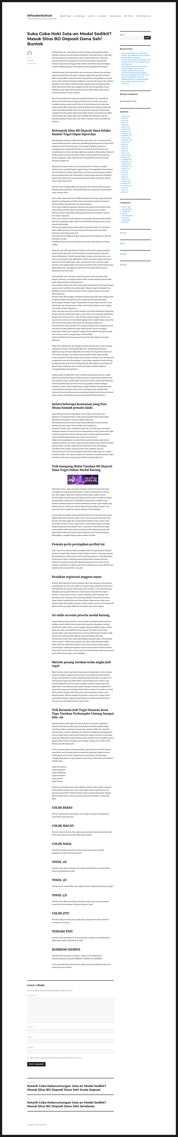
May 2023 (125, 190)
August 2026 (126, 116)
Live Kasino (102, 16)
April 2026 (125, 125)
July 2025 (125, 144)
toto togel (123, 254)
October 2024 (126, 164)
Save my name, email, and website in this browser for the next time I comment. (56, 1058)
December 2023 (127, 185)
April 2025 (125, 151)
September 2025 (127, 140)
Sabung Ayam (115, 16)
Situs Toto (123, 233)
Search (122, 35)
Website (30, 1047)
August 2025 (126, 142)
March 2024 (125, 179)
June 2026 (125, 120)
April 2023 (125, 192)
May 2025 (125, 149)
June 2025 (125, 146)
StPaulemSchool (39, 15)
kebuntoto (123, 264)
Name (30, 1027)
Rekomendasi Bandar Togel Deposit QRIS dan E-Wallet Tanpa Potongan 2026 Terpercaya (135, 81)
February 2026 (126, 129)
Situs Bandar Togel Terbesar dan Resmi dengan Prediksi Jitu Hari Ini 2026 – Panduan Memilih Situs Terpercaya (134, 68)
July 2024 (125, 170)
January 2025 (126, 157)
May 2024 (125, 175)
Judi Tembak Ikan (143, 16)
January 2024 (126, 183)
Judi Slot (91, 16)
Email (30, 1037)
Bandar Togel (65, 16)
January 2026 (126, 131)
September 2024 (127, 166)
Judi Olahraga (79, 16)
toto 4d (122, 243)
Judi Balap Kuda (127, 209)
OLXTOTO (43, 1125)
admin (29, 58)
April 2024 (125, 177)
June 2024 (125, 172)
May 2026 (125, 123)
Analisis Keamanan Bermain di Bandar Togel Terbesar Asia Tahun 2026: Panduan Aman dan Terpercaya (136, 62)
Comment (32, 996)
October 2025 (126, 138)
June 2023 (125, 188)
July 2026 (125, 118)
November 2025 (127, 136)
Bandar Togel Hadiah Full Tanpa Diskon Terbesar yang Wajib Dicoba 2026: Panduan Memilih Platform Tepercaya (136, 55)
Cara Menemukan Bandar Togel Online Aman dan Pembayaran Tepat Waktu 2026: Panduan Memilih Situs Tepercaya (135, 75)
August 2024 (126, 168)
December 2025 (127, 133)
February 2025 (126, 155)
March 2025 (125, 153)
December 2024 (127, 159)
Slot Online (128, 16)
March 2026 (126, 127)
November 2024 (127, 162)
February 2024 (126, 181)
